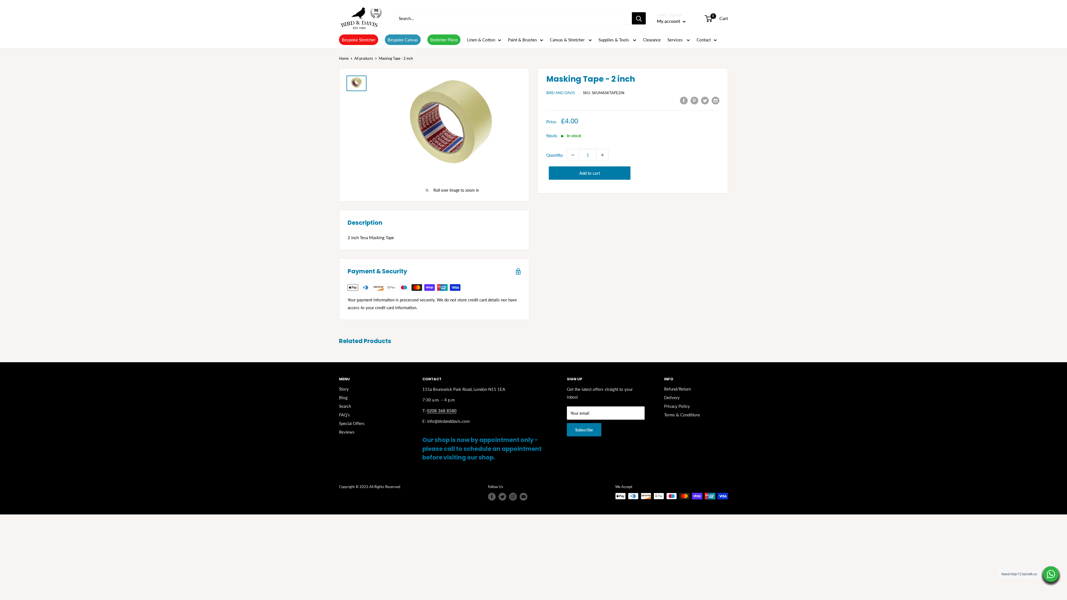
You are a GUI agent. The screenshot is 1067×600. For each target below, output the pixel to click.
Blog (343, 397)
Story (344, 388)
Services (675, 39)
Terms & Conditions (682, 414)
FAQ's (344, 414)
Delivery (672, 397)
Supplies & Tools (614, 39)
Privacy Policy (677, 406)
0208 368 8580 (442, 410)
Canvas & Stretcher (568, 39)
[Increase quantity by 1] (602, 155)
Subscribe (584, 429)
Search (345, 406)
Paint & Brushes (522, 39)
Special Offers (352, 423)
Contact (704, 39)
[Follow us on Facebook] (492, 497)
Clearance (652, 39)
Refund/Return (677, 388)
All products (363, 58)
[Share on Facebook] (684, 100)
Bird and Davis (560, 93)
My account (669, 21)
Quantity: (555, 155)
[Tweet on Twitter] (705, 100)
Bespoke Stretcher (358, 39)
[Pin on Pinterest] (694, 100)
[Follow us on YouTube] (523, 497)
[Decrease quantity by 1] (573, 155)
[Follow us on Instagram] (513, 497)
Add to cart (589, 173)
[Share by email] (715, 100)
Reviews (347, 431)
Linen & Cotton (481, 39)
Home (344, 58)
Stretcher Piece (444, 39)
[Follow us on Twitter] (502, 497)
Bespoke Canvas (403, 39)
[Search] (639, 18)
